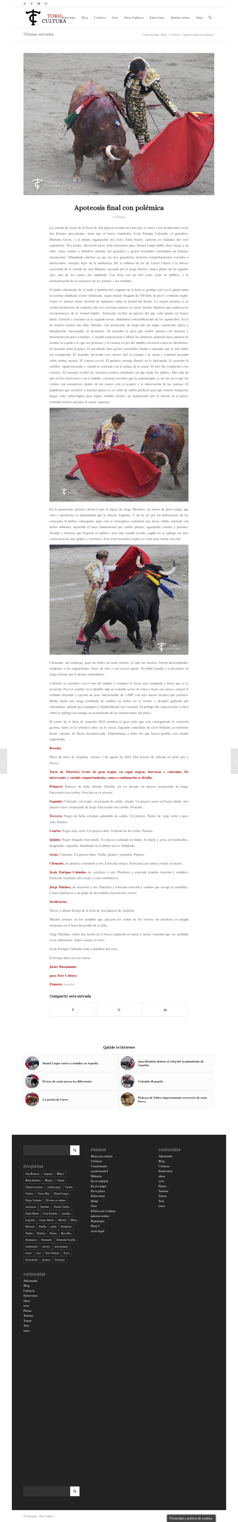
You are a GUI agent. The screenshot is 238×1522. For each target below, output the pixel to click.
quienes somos (100, 1216)
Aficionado (30, 1281)
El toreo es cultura (56, 1200)
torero (29, 1253)
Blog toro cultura (101, 1156)
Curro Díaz (44, 1193)
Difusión (96, 1176)
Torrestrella (32, 1259)
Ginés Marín (32, 1213)
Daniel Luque (61, 1193)
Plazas (27, 1310)
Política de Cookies (103, 1211)
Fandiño (45, 1206)
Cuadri (69, 1187)
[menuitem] (69, 17)
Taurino (28, 1315)
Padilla (42, 1226)
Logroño (30, 1220)
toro (38, 1253)
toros (26, 1330)
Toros (66, 1253)
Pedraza (41, 1233)
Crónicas (121, 217)
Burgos (49, 1180)
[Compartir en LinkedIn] (165, 1009)
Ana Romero (32, 1173)
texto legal (97, 1231)
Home (94, 1201)
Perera (53, 1233)
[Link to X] (24, 3)
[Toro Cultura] (45, 17)
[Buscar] (210, 17)
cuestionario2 (99, 1171)
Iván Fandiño (50, 1213)
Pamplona (66, 1226)
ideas (26, 1300)
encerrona (31, 1206)
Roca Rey (66, 1233)
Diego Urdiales (34, 1200)
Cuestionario (99, 1166)
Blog (26, 1285)
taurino (46, 1246)
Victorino (60, 1259)
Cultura (29, 1193)
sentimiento (32, 1246)
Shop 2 (95, 1226)
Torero (27, 1320)
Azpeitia (68, 984)
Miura (74, 1220)
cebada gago (54, 1187)
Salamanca (31, 1239)
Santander (46, 1239)
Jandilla (66, 1213)
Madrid (62, 1220)
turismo (46, 1259)
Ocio (94, 1206)
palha (53, 1226)
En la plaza (98, 1191)
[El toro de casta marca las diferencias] (3, 761)
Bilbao (60, 1173)
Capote (61, 1180)
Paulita (29, 1233)
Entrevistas (30, 1295)
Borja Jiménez (33, 1180)
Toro (26, 1325)
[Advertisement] (51, 1409)
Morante (30, 1226)
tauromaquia (61, 1246)
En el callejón (99, 1181)
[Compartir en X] (119, 1009)
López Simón (47, 1220)
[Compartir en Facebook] (73, 1009)
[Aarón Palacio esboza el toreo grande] (234, 761)
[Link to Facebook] (31, 3)
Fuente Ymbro (61, 1206)
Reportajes (97, 1221)
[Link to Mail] (38, 3)
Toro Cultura (52, 1253)
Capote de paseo (34, 1187)
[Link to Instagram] (45, 3)
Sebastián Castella (65, 1239)
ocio (26, 1305)
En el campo (98, 1186)
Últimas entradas (38, 34)
